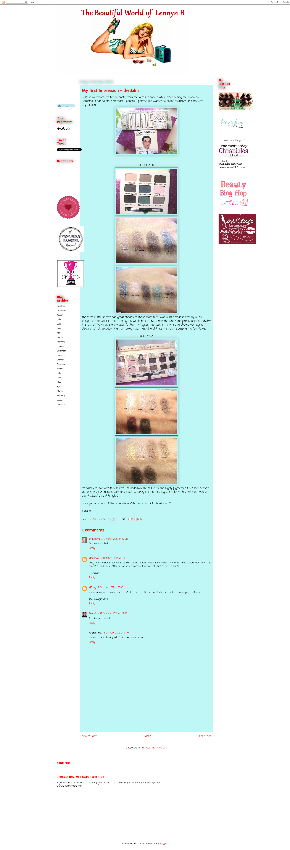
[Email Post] (123, 519)
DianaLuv (94, 613)
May (59, 328)
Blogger (164, 844)
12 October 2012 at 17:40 (110, 587)
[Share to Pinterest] (140, 519)
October (60, 359)
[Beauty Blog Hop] (234, 206)
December (61, 351)
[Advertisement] (146, 710)
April (59, 332)
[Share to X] (135, 519)
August (60, 315)
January (60, 346)
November (61, 306)
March (60, 337)
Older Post (204, 736)
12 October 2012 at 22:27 (113, 613)
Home (147, 736)
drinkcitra (94, 539)
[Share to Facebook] (137, 519)
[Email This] (129, 519)
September (61, 310)
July (59, 319)
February (61, 341)
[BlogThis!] (132, 519)
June (59, 324)
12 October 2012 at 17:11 (113, 558)
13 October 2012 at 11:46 (116, 633)
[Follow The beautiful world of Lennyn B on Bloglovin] (66, 108)
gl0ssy (92, 587)
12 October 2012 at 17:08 (114, 539)
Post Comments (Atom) (154, 748)
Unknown (94, 558)
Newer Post (89, 736)
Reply (92, 548)
